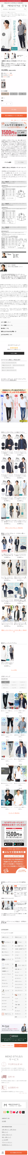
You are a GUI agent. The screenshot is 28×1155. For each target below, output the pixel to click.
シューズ (14, 687)
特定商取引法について (7, 1144)
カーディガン (18, 958)
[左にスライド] (1, 56)
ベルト (16, 1001)
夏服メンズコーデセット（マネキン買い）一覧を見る (14, 631)
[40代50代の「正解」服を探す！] (25, 9)
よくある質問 (5, 1139)
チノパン (17, 972)
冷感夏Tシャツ (5, 968)
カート (21, 1045)
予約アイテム (8, 1014)
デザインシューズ (5, 997)
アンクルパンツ (18, 987)
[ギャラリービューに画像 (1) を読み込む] (7, 56)
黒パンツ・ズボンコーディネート (8, 370)
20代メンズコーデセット (19, 13)
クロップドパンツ (18, 990)
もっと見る (14, 670)
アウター (20, 942)
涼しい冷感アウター (19, 945)
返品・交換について (6, 1137)
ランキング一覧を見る (14, 813)
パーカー (17, 955)
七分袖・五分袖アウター (20, 949)
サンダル (4, 1009)
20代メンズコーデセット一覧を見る (14, 527)
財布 (16, 1016)
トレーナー (17, 961)
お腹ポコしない (5, 937)
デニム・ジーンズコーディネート (8, 362)
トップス (7, 964)
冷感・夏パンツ (18, 969)
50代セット (4, 949)
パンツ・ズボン (21, 965)
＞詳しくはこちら (23, 1093)
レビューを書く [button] (14, 353)
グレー (3, 87)
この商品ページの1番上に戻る (7, 1045)
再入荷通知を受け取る (16, 1152)
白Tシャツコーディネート (18, 365)
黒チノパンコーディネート (7, 367)
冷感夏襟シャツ (5, 971)
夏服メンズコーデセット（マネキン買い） (13, 533)
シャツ (22, 684)
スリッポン (4, 1006)
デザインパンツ (18, 981)
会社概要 (4, 1121)
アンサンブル (5, 983)
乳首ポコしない (18, 937)
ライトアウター (5, 684)
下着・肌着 (17, 1004)
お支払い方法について (7, 1134)
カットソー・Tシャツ (6, 974)
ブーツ (3, 994)
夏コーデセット (5, 952)
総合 (5, 682)
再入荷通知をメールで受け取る (14, 115)
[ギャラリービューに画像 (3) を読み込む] (20, 56)
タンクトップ (5, 986)
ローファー (4, 1003)
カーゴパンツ (18, 978)
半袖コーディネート (6, 365)
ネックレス (17, 1010)
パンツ (14, 682)
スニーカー (4, 1000)
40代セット (4, 945)
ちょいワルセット (5, 955)
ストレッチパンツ (18, 984)
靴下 (16, 1007)
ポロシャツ (5, 687)
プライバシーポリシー (7, 1142)
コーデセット (22, 687)
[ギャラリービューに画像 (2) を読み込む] (13, 56)
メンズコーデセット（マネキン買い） (7, 13)
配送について (5, 1132)
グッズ (19, 994)
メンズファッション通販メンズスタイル (8, 12)
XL (22, 93)
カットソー (14, 684)
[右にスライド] (26, 56)
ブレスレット (18, 1013)
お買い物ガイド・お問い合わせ (9, 1129)
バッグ (16, 998)
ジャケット (22, 682)
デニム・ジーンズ (18, 975)
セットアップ (8, 959)
